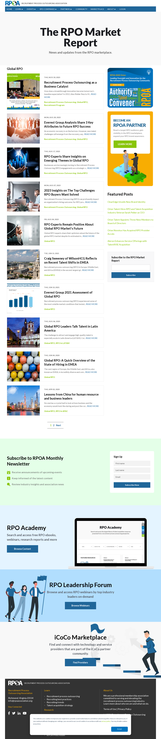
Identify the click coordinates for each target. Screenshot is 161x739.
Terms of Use (109, 709)
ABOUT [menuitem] (110, 9)
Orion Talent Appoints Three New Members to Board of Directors (130, 221)
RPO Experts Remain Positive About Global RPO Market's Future (69, 226)
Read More (90, 134)
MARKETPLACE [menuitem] (97, 9)
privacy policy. (106, 721)
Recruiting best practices (59, 699)
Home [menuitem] (9, 9)
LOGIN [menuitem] (122, 9)
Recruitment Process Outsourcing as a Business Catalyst (70, 84)
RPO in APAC (62, 411)
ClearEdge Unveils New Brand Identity (126, 201)
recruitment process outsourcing (60, 102)
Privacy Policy (124, 709)
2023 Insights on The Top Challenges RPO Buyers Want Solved (69, 192)
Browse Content (22, 548)
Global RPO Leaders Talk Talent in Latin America (71, 328)
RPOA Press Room (56, 735)
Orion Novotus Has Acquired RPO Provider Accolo (129, 232)
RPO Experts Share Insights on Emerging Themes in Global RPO (66, 158)
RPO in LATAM (62, 343)
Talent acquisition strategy (60, 705)
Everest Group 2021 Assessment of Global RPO (68, 294)
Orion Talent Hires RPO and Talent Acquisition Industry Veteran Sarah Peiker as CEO (130, 211)
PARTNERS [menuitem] (65, 9)
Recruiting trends (55, 702)
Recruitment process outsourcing (63, 696)
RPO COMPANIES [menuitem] (47, 9)
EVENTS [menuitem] (30, 9)
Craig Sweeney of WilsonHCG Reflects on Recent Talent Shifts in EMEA (70, 260)
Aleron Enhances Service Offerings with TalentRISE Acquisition (127, 243)
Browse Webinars (80, 605)
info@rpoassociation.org (20, 700)
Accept (119, 729)
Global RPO (82, 102)
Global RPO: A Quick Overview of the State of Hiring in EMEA (69, 362)
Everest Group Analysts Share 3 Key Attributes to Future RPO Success (68, 124)
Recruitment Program (54, 105)
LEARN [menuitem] (18, 9)
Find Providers (80, 662)
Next (58, 425)
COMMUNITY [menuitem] (81, 9)
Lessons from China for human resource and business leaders (71, 396)
